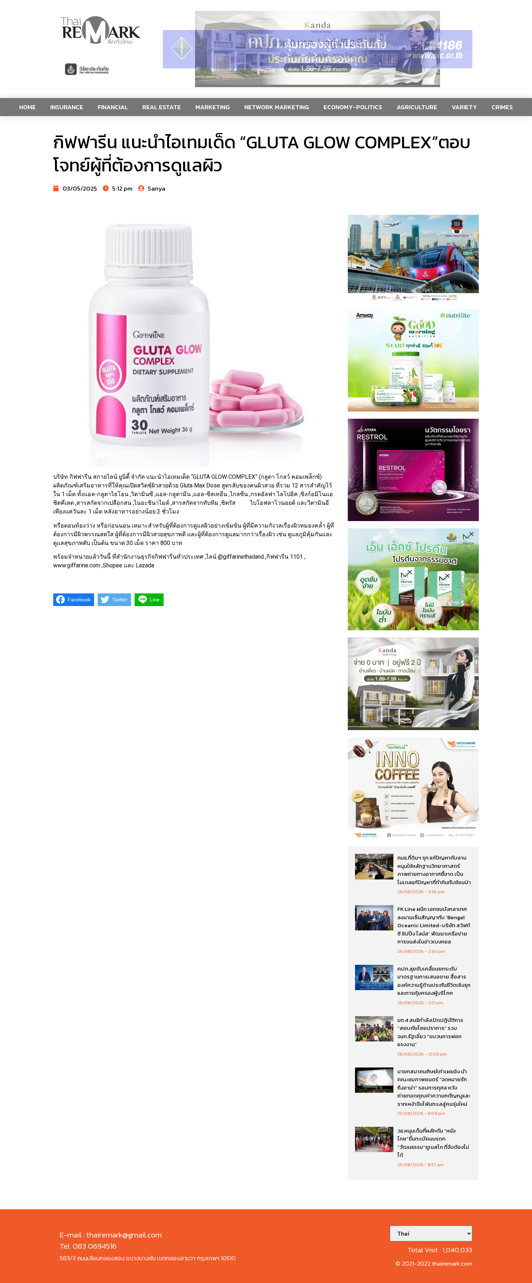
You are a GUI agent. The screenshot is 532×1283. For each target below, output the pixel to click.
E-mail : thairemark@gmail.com (111, 1234)
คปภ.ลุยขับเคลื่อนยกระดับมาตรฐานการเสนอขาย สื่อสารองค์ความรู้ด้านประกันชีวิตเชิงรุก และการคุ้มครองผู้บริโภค (433, 980)
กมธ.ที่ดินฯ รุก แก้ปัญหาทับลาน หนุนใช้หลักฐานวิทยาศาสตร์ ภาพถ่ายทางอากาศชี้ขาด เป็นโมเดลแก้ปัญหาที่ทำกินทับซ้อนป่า (434, 869)
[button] (317, 49)
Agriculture (417, 107)
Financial (113, 107)
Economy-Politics (353, 107)
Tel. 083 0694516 (88, 1246)
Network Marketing (276, 107)
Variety (464, 107)
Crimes (502, 107)
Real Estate (161, 107)
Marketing (212, 107)
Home (27, 107)
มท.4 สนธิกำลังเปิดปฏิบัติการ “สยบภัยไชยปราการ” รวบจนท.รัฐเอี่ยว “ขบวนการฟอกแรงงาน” (430, 1032)
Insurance (66, 107)
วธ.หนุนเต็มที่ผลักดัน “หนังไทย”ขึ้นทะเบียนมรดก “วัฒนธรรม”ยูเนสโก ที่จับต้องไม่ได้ (433, 1142)
